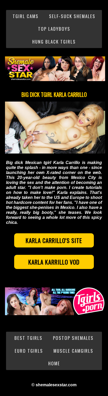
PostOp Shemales (73, 338)
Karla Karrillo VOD (54, 261)
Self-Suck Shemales (72, 16)
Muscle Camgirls (73, 350)
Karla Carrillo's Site (54, 240)
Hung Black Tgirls (54, 41)
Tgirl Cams (26, 16)
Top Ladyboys (54, 28)
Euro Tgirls (29, 350)
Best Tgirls (28, 338)
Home (54, 363)
